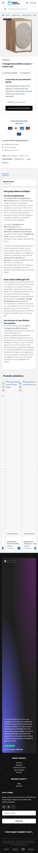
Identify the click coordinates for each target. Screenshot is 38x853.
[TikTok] (4, 806)
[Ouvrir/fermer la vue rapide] (17, 390)
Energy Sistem (10, 534)
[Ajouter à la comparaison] (17, 387)
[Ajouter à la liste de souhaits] (17, 383)
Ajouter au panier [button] (16, 548)
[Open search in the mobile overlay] (19, 9)
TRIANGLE (6, 60)
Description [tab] (5, 174)
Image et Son (19, 159)
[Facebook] (8, 806)
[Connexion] (27, 3)
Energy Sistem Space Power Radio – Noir (11, 544)
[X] (13, 806)
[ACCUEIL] (3, 15)
